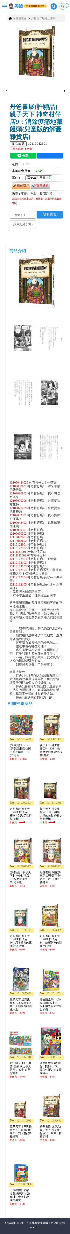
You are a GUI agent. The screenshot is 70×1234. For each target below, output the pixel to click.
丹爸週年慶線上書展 (43, 18)
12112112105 (18, 584)
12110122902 (18, 548)
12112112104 (18, 577)
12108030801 (18, 486)
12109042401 (18, 515)
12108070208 (18, 500)
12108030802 (18, 493)
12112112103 (18, 569)
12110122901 (18, 544)
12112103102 (18, 562)
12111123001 (18, 551)
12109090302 (18, 533)
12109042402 (18, 522)
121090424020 (19, 482)
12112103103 (18, 566)
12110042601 (18, 537)
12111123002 (18, 555)
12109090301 (18, 530)
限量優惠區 (19, 18)
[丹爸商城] (25, 4)
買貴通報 (42, 185)
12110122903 (18, 559)
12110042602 (18, 540)
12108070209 (18, 508)
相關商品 (23, 185)
